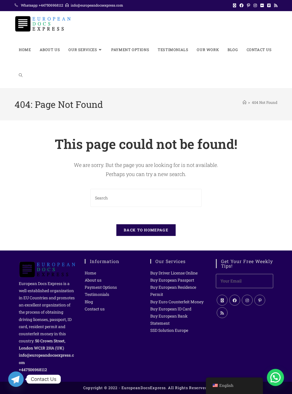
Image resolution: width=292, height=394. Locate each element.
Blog (89, 301)
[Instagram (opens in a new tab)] (255, 5)
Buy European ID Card (170, 309)
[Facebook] (234, 300)
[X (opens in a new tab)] (234, 5)
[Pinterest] (259, 300)
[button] (275, 377)
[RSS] (222, 312)
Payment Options (101, 287)
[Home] (244, 102)
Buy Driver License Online (174, 273)
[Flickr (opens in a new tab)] (262, 5)
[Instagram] (247, 300)
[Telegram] (16, 379)
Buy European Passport (172, 280)
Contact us (95, 309)
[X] (222, 300)
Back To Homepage (146, 230)
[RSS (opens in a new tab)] (274, 5)
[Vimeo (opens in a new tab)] (268, 5)
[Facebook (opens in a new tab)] (241, 5)
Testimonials (97, 294)
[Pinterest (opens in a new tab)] (248, 5)
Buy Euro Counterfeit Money (177, 301)
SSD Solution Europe (169, 330)
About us (93, 280)
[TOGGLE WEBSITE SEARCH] (21, 75)
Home (90, 273)
